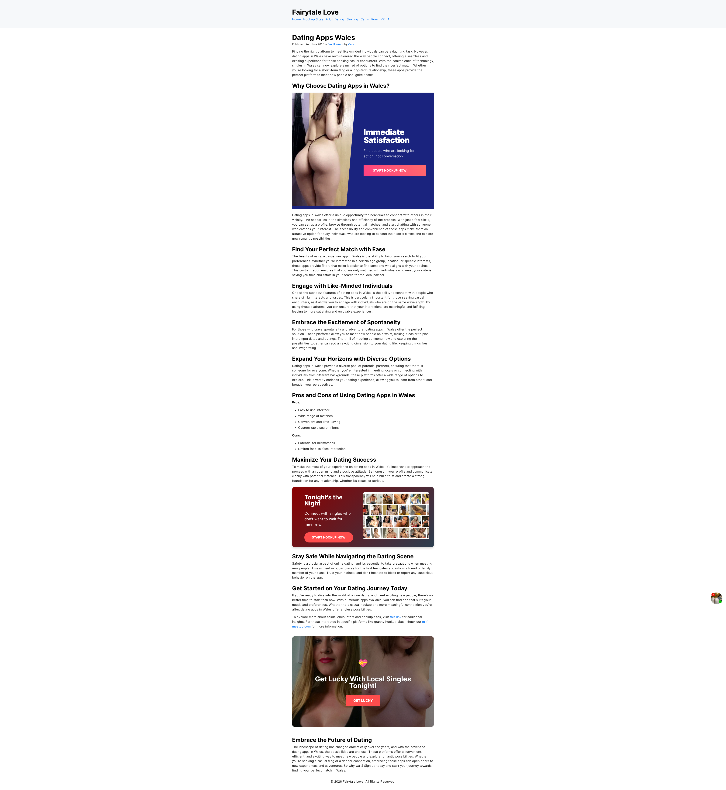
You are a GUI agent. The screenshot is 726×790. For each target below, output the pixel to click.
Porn (374, 19)
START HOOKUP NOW (389, 170)
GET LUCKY (363, 701)
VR (383, 19)
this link (395, 617)
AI (388, 19)
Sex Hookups (336, 44)
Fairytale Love (315, 12)
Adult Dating (335, 19)
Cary (351, 44)
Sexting (352, 19)
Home (296, 19)
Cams (365, 19)
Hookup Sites (313, 19)
